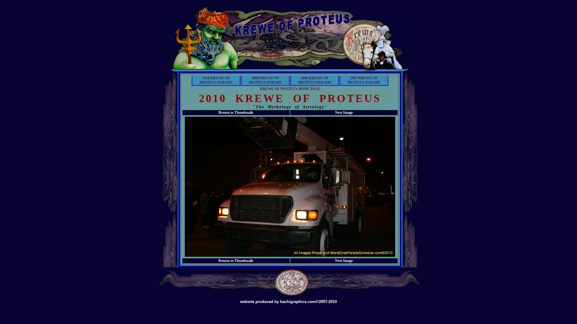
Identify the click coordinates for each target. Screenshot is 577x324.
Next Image (344, 112)
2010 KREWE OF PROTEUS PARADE (216, 80)
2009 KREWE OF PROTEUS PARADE (265, 80)
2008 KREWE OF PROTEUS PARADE (314, 80)
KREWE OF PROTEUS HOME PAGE (290, 89)
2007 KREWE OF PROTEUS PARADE (363, 80)
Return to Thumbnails (235, 112)
